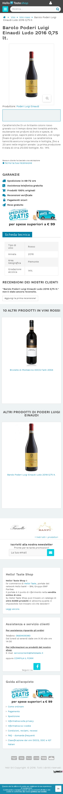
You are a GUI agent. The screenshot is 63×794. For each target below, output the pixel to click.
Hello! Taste (30, 583)
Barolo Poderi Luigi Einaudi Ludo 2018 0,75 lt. (31, 475)
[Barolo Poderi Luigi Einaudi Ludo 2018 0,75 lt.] (31, 447)
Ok (58, 789)
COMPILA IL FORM (23, 658)
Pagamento (14, 711)
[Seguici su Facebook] (36, 667)
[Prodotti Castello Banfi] (44, 527)
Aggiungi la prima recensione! (20, 298)
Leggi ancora (12, 609)
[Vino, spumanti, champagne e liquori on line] (15, 3)
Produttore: (9, 106)
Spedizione (14, 716)
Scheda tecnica (17, 235)
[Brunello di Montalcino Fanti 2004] (31, 342)
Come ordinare (16, 706)
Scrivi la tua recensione (18, 163)
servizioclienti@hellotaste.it (28, 653)
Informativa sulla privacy (21, 721)
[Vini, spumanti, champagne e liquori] (4, 17)
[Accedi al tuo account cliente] (50, 4)
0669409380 (23, 635)
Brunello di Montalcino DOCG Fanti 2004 (31, 370)
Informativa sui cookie (19, 726)
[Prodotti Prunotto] (18, 527)
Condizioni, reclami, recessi (22, 730)
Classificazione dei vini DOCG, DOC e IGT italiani (29, 742)
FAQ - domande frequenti (21, 735)
